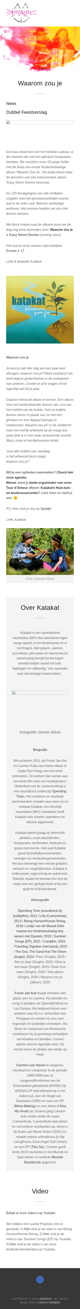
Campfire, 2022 (53, 941)
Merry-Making (25, 1106)
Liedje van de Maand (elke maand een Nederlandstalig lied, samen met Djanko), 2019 (39, 931)
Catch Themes (49, 1302)
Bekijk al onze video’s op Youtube (30, 1213)
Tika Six (37, 1147)
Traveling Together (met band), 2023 (41, 946)
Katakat (46, 1299)
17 (22, 251)
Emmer (11, 251)
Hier (27, 1229)
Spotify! (45, 508)
